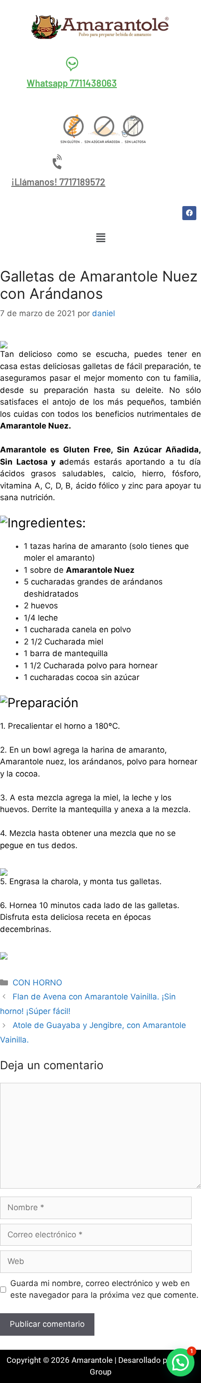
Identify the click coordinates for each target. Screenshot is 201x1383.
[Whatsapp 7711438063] (72, 63)
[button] (100, 238)
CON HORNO (37, 982)
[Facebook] (189, 213)
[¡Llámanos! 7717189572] (58, 162)
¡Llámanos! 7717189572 (58, 181)
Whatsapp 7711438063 (72, 83)
